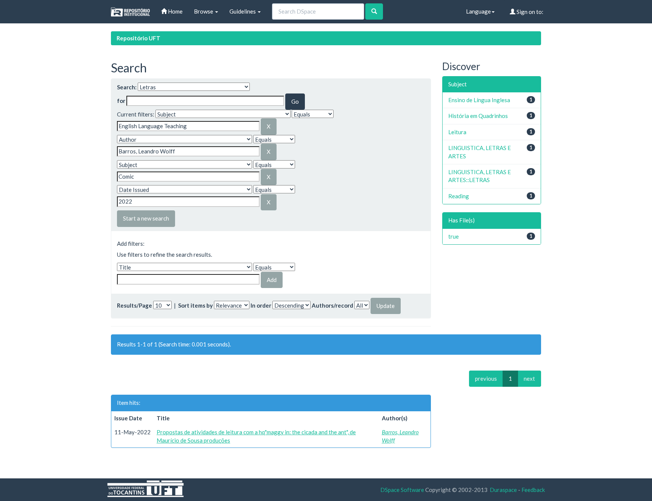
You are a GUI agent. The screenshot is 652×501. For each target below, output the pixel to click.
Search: (127, 87)
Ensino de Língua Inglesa (479, 100)
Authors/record (332, 305)
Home (175, 11)
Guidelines (243, 11)
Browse (204, 11)
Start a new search (146, 218)
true (453, 236)
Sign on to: (529, 11)
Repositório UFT (138, 38)
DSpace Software (402, 489)
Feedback (533, 489)
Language (478, 11)
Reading (458, 196)
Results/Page (134, 305)
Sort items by (195, 305)
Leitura (457, 132)
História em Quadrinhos (478, 115)
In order (261, 305)
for (121, 100)
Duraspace (503, 489)
